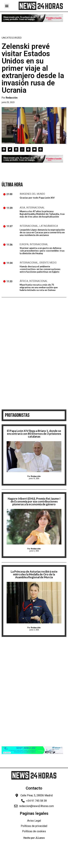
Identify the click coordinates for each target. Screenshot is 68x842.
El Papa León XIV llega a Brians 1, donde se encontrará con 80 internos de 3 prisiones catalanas (34, 433)
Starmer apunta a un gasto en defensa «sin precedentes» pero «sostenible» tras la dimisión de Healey (42, 251)
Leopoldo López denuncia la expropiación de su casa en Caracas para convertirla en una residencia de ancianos (42, 232)
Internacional (35, 207)
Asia (22, 207)
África (24, 281)
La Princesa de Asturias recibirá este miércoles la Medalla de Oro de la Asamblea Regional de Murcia (34, 574)
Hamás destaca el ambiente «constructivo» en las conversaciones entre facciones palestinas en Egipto (40, 269)
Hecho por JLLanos (34, 838)
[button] (7, 5)
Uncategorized (12, 37)
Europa (24, 244)
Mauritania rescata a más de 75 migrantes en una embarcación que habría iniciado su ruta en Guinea (39, 287)
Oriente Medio (48, 262)
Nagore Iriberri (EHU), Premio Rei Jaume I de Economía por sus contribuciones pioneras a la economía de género (34, 501)
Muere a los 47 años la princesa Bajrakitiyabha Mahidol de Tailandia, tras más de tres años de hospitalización (42, 214)
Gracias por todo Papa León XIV (37, 197)
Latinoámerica (48, 225)
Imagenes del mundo (32, 193)
